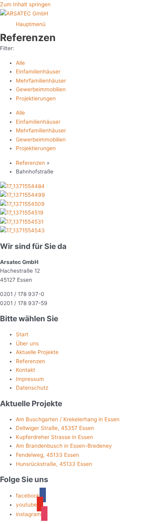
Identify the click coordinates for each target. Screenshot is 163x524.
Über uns (27, 343)
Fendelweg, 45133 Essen (47, 455)
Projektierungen (36, 98)
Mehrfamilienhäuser (41, 80)
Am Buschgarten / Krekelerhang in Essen (67, 419)
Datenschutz (32, 388)
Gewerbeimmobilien (41, 89)
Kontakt (25, 370)
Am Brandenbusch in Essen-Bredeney (64, 446)
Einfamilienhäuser (38, 71)
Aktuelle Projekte (37, 352)
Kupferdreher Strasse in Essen (54, 437)
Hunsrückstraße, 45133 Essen (54, 464)
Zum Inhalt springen (25, 4)
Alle (20, 63)
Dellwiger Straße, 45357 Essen (55, 428)
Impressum (30, 379)
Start (22, 334)
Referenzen (30, 163)
